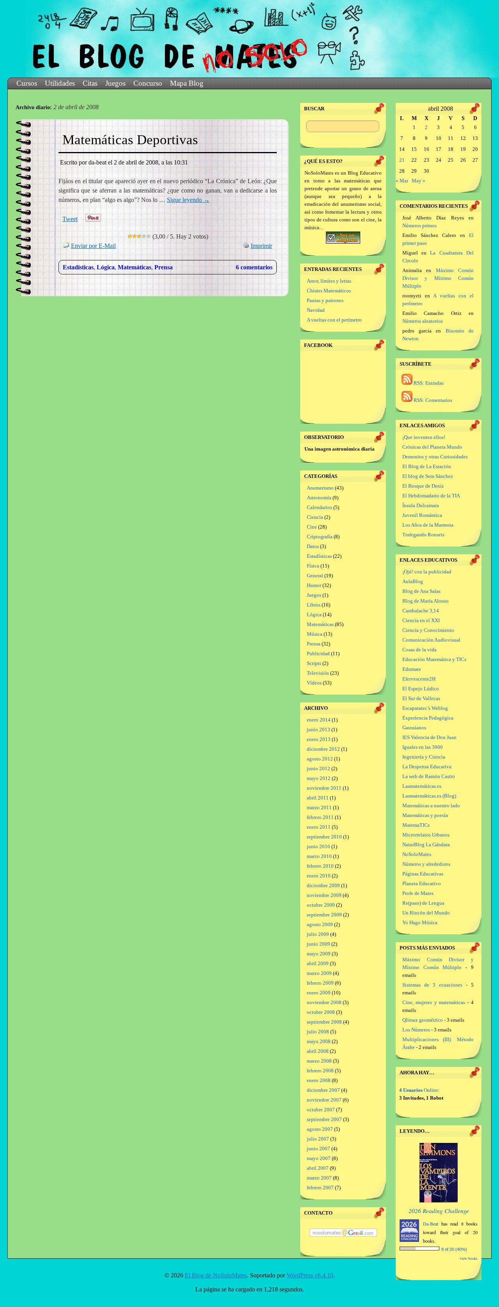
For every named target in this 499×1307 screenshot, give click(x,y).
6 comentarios (254, 267)
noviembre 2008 (324, 1002)
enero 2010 (319, 876)
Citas (90, 83)
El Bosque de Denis (423, 486)
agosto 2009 (320, 924)
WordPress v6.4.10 (310, 1275)
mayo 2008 (319, 1041)
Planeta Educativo (421, 883)
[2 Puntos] (134, 236)
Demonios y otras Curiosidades (435, 457)
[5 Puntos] (148, 236)
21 (402, 160)
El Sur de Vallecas (421, 698)
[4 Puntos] (144, 236)
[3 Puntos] (139, 236)
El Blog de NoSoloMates (216, 1275)
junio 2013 (318, 729)
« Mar (402, 181)
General (315, 575)
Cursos (26, 83)
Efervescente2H (418, 679)
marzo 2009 (319, 973)
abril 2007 (318, 1168)
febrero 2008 (320, 1071)
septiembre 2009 (324, 915)
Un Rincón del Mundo (426, 913)
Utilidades (60, 83)
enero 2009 (319, 993)
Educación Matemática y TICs (434, 659)
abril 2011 (318, 798)
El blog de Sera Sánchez (427, 476)
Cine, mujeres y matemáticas (433, 1002)
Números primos (419, 225)
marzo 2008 (319, 1061)
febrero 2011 (320, 817)
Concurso (147, 83)
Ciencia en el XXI (421, 620)
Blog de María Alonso (425, 601)
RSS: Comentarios (432, 400)
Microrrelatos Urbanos (425, 835)
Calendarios (319, 507)
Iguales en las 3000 (422, 747)
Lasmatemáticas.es (421, 786)
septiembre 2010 (324, 837)
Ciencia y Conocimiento (428, 630)
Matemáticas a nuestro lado (431, 805)
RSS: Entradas (428, 383)
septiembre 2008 (324, 1022)
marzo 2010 (319, 856)
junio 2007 (318, 1148)
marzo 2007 (319, 1178)
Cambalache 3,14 (420, 611)
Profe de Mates (418, 893)
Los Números (416, 1030)
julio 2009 (318, 934)
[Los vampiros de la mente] (438, 1201)
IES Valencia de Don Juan (429, 737)
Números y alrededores (426, 864)
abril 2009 (318, 963)
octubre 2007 (321, 1109)
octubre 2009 (321, 905)
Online (418, 1090)
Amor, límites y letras (329, 281)
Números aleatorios (422, 321)
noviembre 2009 (324, 895)
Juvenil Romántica (422, 515)
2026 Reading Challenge (439, 1210)
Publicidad (318, 653)
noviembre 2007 (324, 1100)
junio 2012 (318, 768)
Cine (312, 527)
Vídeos (314, 683)
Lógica (106, 267)
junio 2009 (318, 944)
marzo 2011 (319, 807)
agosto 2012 (320, 759)
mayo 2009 (319, 954)
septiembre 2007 (324, 1119)
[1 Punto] (129, 236)
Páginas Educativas (422, 874)
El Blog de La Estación (426, 466)
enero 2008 (319, 1080)
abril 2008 (318, 1051)
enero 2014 (319, 720)
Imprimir (261, 245)
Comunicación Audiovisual (431, 640)
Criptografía (320, 536)
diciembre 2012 (323, 749)
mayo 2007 (319, 1158)
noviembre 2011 (324, 788)
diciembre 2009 (323, 885)
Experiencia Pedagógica (427, 718)
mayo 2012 (319, 778)
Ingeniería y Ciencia (423, 757)
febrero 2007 (320, 1187)
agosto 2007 (320, 1129)
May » (418, 181)
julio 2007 (318, 1139)
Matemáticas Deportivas (130, 139)
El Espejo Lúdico (420, 689)
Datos (313, 546)
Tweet (70, 219)
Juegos (115, 83)
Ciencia (315, 517)
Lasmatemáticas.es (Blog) (429, 796)
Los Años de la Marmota (427, 525)
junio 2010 (318, 846)
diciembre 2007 (323, 1090)
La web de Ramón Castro (428, 776)
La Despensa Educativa (426, 766)
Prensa (163, 267)
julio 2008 (318, 1032)
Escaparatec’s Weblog (425, 708)
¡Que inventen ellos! (423, 437)
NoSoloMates (416, 854)
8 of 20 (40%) (454, 1249)
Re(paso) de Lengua (423, 903)
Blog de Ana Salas (421, 591)
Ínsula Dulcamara (420, 505)
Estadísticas (78, 267)
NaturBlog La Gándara (426, 844)
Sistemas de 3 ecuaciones (432, 985)
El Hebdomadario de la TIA (431, 496)
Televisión (318, 673)
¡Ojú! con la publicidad (426, 572)
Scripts (314, 663)
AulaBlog (412, 581)
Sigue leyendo (188, 199)
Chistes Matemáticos (329, 291)
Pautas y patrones (325, 300)
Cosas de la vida (419, 650)
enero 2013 (319, 739)
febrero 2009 (320, 983)
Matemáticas (134, 267)
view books (469, 1258)
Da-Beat (430, 1223)
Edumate (411, 669)
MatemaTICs (416, 825)
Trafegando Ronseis (423, 535)
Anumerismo (320, 488)
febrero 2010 (320, 866)
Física (313, 566)
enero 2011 (319, 827)
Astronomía (319, 498)
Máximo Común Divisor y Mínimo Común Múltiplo (438, 278)
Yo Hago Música (419, 922)
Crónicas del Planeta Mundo (432, 447)
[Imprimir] (246, 245)
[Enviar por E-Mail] (66, 245)
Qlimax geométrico (422, 1020)
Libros (313, 605)
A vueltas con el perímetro (334, 320)
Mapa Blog (186, 83)
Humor (314, 585)
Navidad (316, 310)
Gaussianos (414, 727)
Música (314, 634)
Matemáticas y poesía (425, 815)
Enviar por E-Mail (93, 245)
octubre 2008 (321, 1012)
